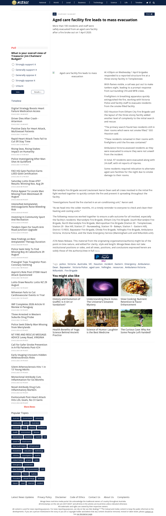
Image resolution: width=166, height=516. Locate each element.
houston (98, 264)
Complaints (123, 497)
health (15, 432)
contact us (149, 511)
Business (82, 2)
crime (37, 460)
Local (68, 2)
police (62, 264)
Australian (35, 423)
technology (39, 451)
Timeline (138, 2)
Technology (98, 2)
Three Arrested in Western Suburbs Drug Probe (26, 316)
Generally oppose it (26, 75)
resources (118, 267)
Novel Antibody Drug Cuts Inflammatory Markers (25, 388)
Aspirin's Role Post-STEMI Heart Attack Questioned (29, 274)
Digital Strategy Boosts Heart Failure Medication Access (27, 110)
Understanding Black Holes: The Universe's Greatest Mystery (102, 301)
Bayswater (65, 267)
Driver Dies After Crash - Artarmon (24, 120)
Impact (15, 483)
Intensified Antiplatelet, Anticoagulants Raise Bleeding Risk (28, 206)
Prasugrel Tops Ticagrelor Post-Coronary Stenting (29, 263)
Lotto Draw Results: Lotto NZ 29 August (29, 284)
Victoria (72, 264)
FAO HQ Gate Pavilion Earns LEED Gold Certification (26, 172)
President (16, 478)
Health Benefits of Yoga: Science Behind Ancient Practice (66, 332)
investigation (27, 455)
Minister (37, 432)
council (38, 437)
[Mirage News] (21, 2)
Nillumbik (58, 270)
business (28, 437)
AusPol (37, 455)
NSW (24, 428)
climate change (28, 478)
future (25, 474)
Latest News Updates (22, 497)
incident (108, 264)
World (56, 2)
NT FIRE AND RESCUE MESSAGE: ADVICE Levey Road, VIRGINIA (29, 336)
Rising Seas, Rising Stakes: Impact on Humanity (25, 150)
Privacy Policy (45, 497)
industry (16, 455)
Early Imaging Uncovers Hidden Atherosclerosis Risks (29, 356)
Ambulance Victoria (135, 267)
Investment (17, 451)
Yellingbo (106, 267)
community (17, 423)
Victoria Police (80, 267)
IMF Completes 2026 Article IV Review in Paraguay (28, 306)
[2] (101, 508)
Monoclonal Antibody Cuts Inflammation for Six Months (27, 378)
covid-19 (16, 441)
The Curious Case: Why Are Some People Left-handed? (136, 331)
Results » (37, 92)
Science (114, 2)
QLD (42, 469)
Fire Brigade (71, 270)
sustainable (28, 465)
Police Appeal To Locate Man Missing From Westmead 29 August (27, 194)
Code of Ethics (77, 497)
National (42, 2)
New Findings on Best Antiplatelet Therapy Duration (28, 240)
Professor (42, 428)
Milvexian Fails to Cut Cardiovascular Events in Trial (28, 294)
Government (27, 418)
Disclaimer (60, 497)
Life (126, 2)
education (28, 451)
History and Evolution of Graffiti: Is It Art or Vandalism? (66, 301)
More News (29, 406)
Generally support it (26, 69)
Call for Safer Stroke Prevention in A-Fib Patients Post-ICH (29, 346)
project (28, 460)
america (41, 478)
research (16, 428)
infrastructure (34, 446)
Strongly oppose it (25, 80)
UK (45, 437)
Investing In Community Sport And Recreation (28, 218)
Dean (55, 267)
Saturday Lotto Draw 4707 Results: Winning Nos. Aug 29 (27, 182)
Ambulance (144, 264)
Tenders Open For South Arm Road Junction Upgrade (27, 228)
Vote (18, 92)
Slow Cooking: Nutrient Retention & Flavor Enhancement (134, 301)
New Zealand (18, 469)
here (97, 250)
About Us (109, 497)
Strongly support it (26, 64)
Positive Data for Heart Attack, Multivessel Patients (28, 130)
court (23, 483)
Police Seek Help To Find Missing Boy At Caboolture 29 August (27, 252)
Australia (82, 264)
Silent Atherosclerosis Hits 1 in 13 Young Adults (28, 368)
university (39, 418)
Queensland (17, 437)
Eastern (119, 264)
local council (26, 441)
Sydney (34, 474)
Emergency (130, 264)
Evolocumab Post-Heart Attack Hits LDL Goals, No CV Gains (28, 399)
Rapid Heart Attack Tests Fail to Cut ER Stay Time (29, 140)
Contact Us (94, 497)
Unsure (19, 85)
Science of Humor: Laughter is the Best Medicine (102, 331)
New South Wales (19, 446)
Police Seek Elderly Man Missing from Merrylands (29, 326)
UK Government (32, 469)
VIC (90, 264)
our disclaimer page (84, 514)
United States (18, 460)
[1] (100, 508)
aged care (94, 267)
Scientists (16, 474)
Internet (31, 483)
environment (25, 432)
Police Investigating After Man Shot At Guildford (28, 160)
